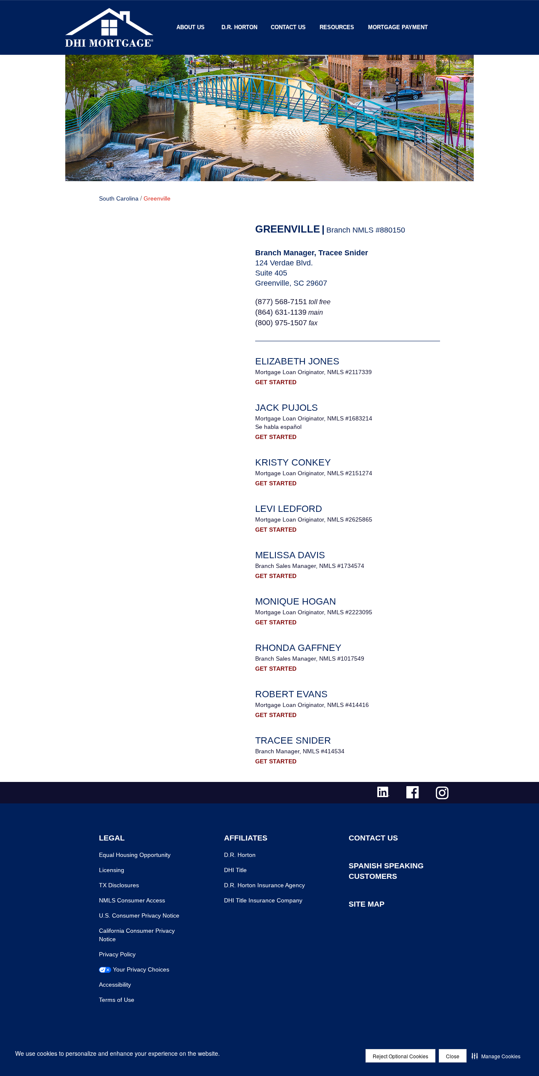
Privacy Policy (117, 954)
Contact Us (288, 27)
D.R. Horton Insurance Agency (264, 885)
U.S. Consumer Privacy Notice (139, 915)
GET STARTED (275, 382)
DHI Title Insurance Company (263, 900)
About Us (190, 27)
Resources (337, 27)
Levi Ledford (288, 508)
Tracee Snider (293, 740)
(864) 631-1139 (281, 312)
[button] (496, 1056)
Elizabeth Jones (297, 361)
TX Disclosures (119, 885)
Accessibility (115, 984)
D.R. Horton (239, 27)
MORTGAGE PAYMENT (398, 27)
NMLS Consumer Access (132, 900)
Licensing (111, 870)
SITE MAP (366, 904)
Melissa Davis (290, 555)
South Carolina (119, 198)
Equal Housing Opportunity (135, 854)
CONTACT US (373, 838)
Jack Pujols (286, 407)
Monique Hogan (295, 601)
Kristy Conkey (293, 462)
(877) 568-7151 (281, 301)
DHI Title (235, 870)
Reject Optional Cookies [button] (400, 1056)
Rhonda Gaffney (298, 647)
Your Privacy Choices (141, 969)
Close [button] (452, 1056)
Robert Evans (291, 694)
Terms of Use (116, 999)
